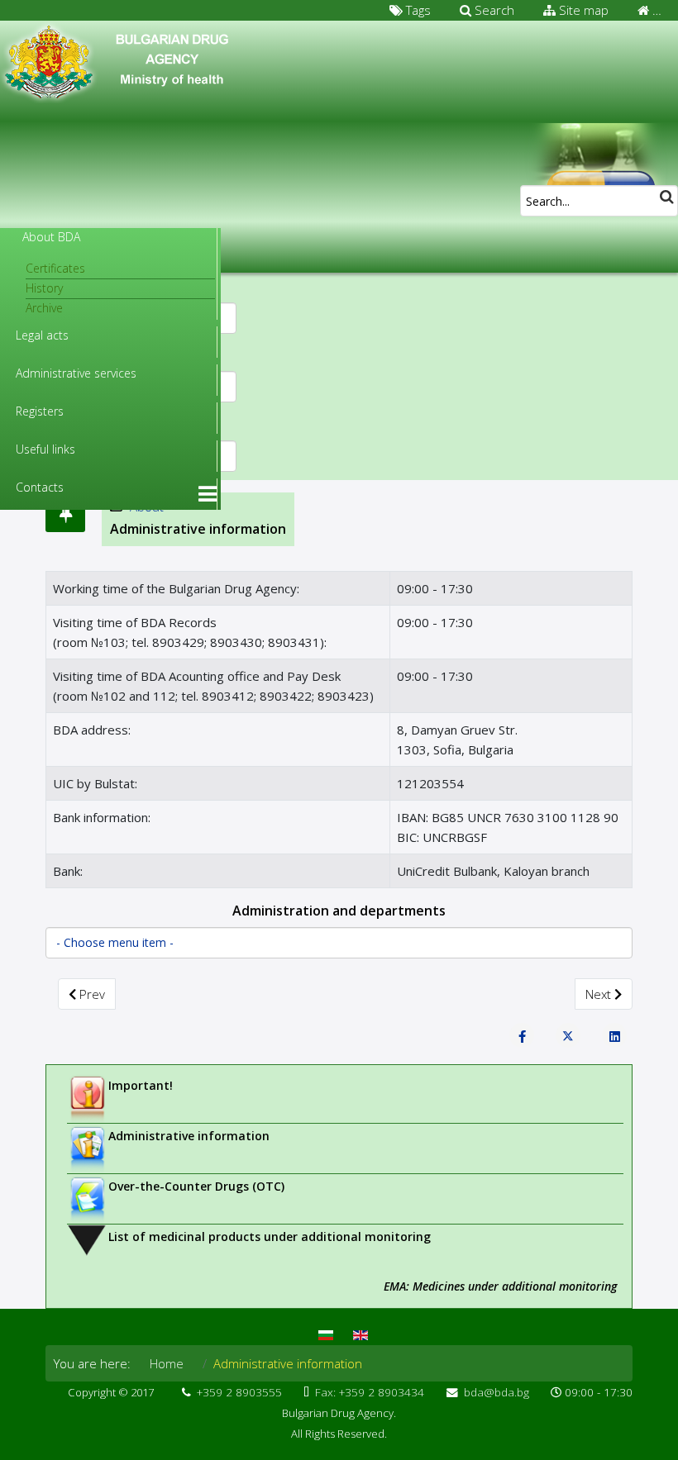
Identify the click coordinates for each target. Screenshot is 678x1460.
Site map (582, 10)
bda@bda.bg (496, 1392)
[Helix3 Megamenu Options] (207, 494)
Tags (417, 10)
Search (492, 10)
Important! (140, 1085)
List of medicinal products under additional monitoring (269, 1236)
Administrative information (189, 1136)
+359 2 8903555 (239, 1392)
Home (167, 1363)
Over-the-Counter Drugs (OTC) (196, 1186)
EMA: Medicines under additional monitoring (500, 1286)
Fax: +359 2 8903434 (369, 1392)
